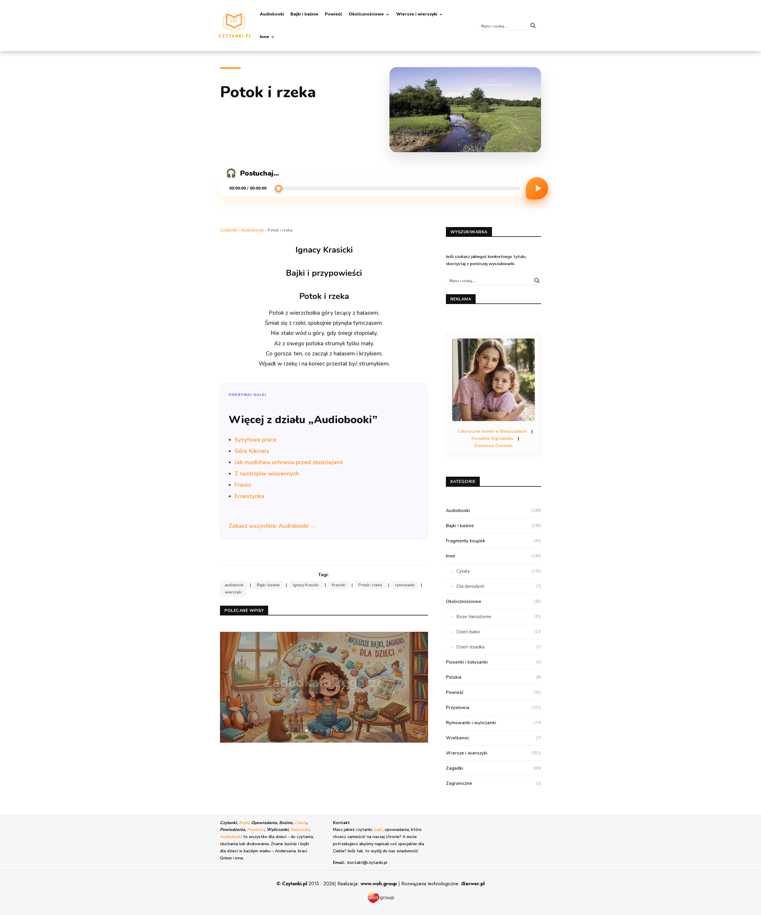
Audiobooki (272, 14)
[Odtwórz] (537, 188)
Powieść (333, 14)
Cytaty (498, 571)
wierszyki (233, 592)
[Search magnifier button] (533, 25)
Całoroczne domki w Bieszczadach (492, 431)
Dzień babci (498, 632)
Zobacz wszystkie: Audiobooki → (272, 526)
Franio (243, 485)
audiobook (234, 585)
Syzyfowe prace (255, 440)
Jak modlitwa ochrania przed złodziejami (289, 462)
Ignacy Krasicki (306, 585)
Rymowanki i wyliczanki (493, 723)
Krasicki (338, 585)
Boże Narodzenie (498, 617)
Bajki (244, 823)
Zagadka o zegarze (324, 674)
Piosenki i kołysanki (493, 662)
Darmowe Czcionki (493, 445)
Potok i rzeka (370, 585)
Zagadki (493, 768)
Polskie (493, 677)
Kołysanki (299, 829)
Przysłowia (493, 708)
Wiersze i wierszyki (416, 14)
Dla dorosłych (498, 586)
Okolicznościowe (366, 14)
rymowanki (405, 585)
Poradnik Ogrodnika (492, 438)
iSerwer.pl (473, 883)
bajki (378, 829)
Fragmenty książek (493, 541)
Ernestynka (249, 496)
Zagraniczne (493, 783)
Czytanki (228, 230)
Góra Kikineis (252, 451)
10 (347, 731)
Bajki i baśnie (304, 14)
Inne (264, 37)
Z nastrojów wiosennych (267, 474)
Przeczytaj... (324, 701)
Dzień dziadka (498, 647)
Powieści (256, 829)
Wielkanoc (493, 738)
